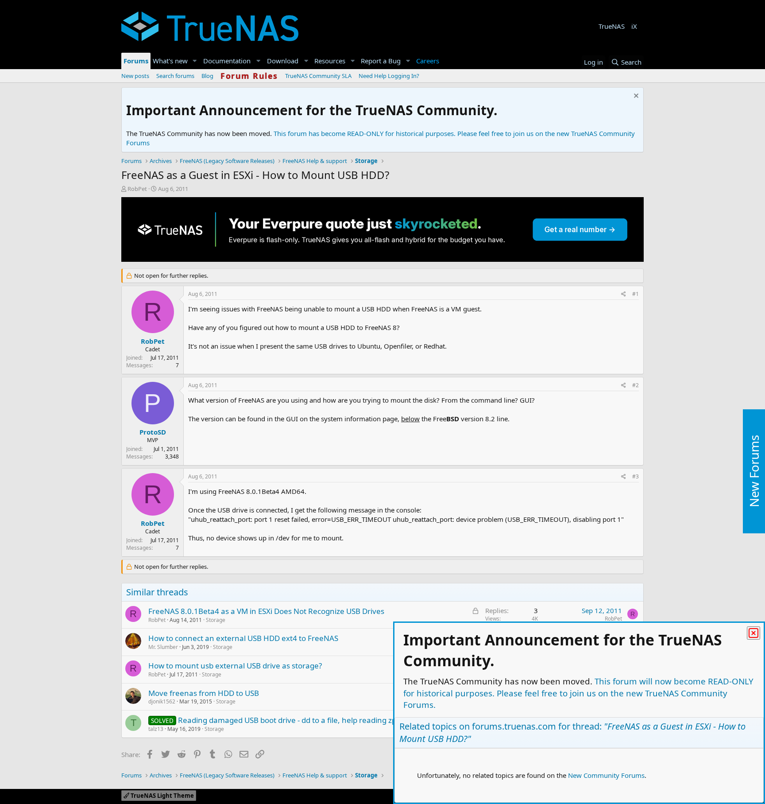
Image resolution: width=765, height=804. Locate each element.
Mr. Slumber (163, 647)
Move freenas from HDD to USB (203, 693)
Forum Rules (249, 75)
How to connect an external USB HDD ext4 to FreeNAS (243, 638)
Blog (207, 76)
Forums (136, 60)
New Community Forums (606, 775)
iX (634, 26)
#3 (635, 476)
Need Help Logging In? (389, 76)
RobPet (137, 189)
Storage (215, 620)
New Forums (754, 471)
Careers (427, 60)
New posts (135, 76)
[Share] (623, 294)
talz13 (155, 729)
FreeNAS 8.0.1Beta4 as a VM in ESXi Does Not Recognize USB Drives (266, 611)
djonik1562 (161, 701)
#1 (635, 294)
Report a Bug (381, 60)
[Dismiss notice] (635, 96)
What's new (170, 60)
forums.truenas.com (514, 726)
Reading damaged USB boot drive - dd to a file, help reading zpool (292, 720)
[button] (195, 61)
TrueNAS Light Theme (161, 796)
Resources (329, 60)
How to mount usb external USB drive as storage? (235, 665)
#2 (635, 385)
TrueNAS (612, 26)
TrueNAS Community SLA (318, 76)
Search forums (175, 76)
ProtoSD (152, 431)
